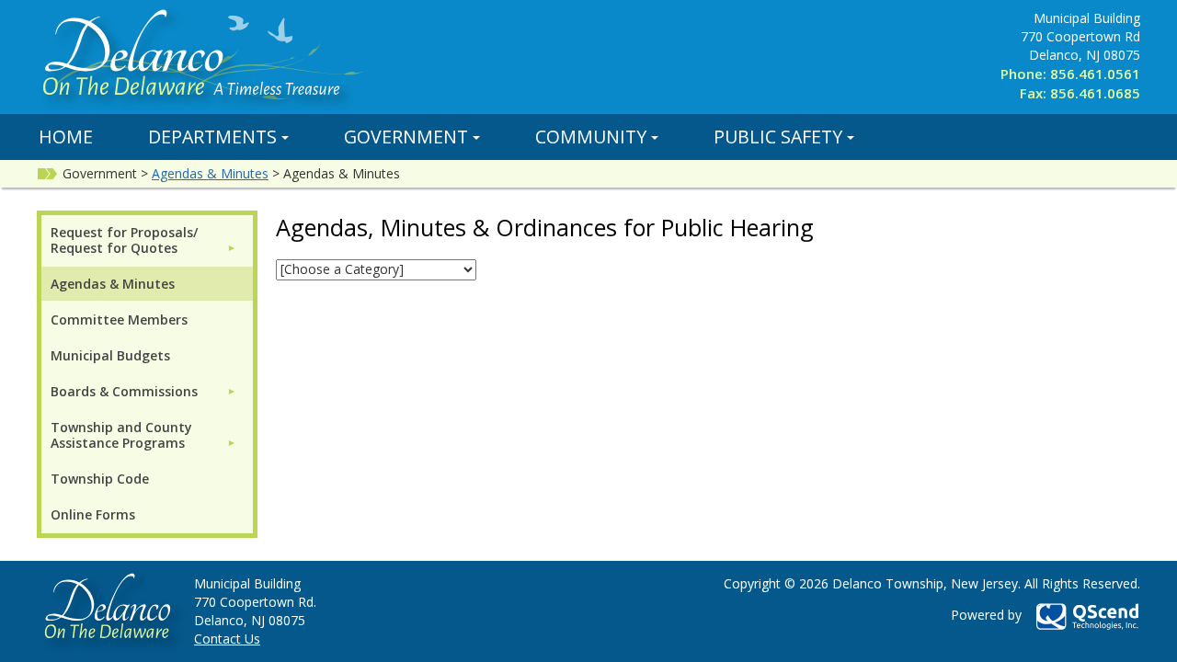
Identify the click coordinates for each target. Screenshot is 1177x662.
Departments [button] (212, 136)
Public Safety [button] (778, 136)
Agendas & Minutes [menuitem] (113, 283)
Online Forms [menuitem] (93, 514)
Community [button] (590, 136)
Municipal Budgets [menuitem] (110, 355)
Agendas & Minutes (210, 173)
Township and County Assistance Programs (121, 434)
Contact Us (227, 638)
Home (66, 136)
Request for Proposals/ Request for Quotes (124, 240)
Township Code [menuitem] (100, 478)
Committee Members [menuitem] (119, 319)
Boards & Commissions (124, 391)
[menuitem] (143, 240)
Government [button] (406, 136)
